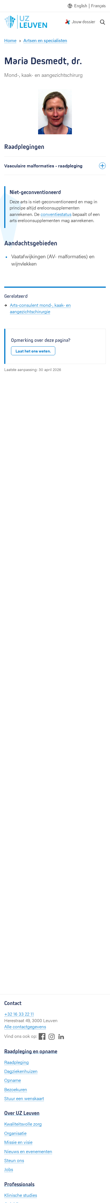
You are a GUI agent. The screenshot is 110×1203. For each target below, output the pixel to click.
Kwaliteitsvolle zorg (23, 1124)
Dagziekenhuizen (21, 1071)
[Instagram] (51, 1036)
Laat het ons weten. (33, 351)
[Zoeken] (103, 22)
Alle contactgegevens (25, 1026)
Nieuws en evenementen (28, 1151)
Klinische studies (20, 1195)
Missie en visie (18, 1142)
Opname (12, 1080)
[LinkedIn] (61, 1036)
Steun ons (14, 1160)
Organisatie (15, 1133)
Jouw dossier (83, 21)
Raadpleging (16, 1062)
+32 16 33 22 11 (19, 1014)
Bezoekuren (15, 1089)
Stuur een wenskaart (24, 1098)
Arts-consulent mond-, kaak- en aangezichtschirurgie (40, 308)
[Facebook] (42, 1036)
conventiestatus (56, 214)
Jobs (8, 1169)
